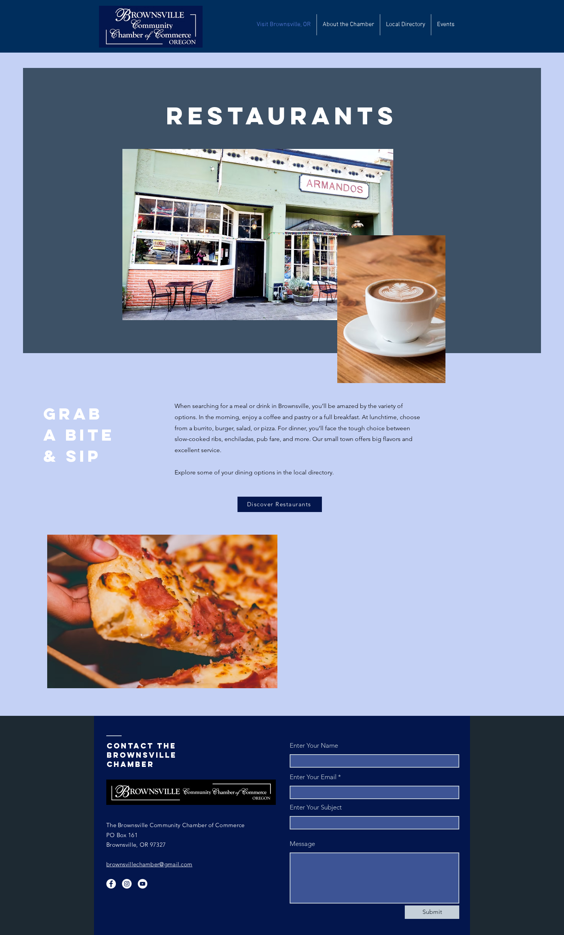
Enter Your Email (313, 777)
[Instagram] (127, 884)
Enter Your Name (314, 745)
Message (302, 844)
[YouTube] (142, 884)
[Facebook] (111, 884)
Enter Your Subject (316, 807)
